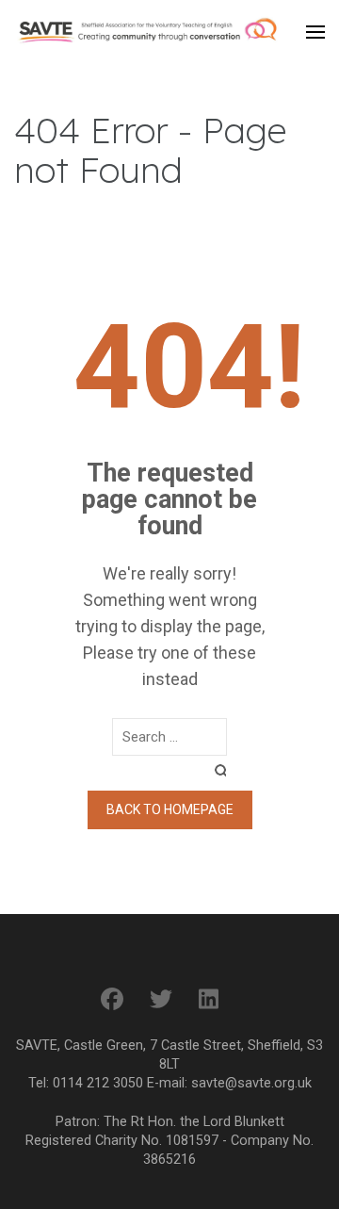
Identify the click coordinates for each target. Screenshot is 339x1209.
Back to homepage (170, 809)
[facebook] (112, 1000)
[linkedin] (208, 1000)
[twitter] (161, 1000)
